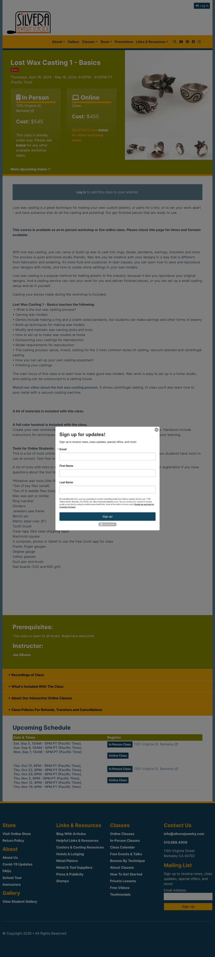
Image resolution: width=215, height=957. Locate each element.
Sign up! (108, 516)
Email (63, 449)
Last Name (66, 482)
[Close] (157, 430)
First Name (66, 465)
